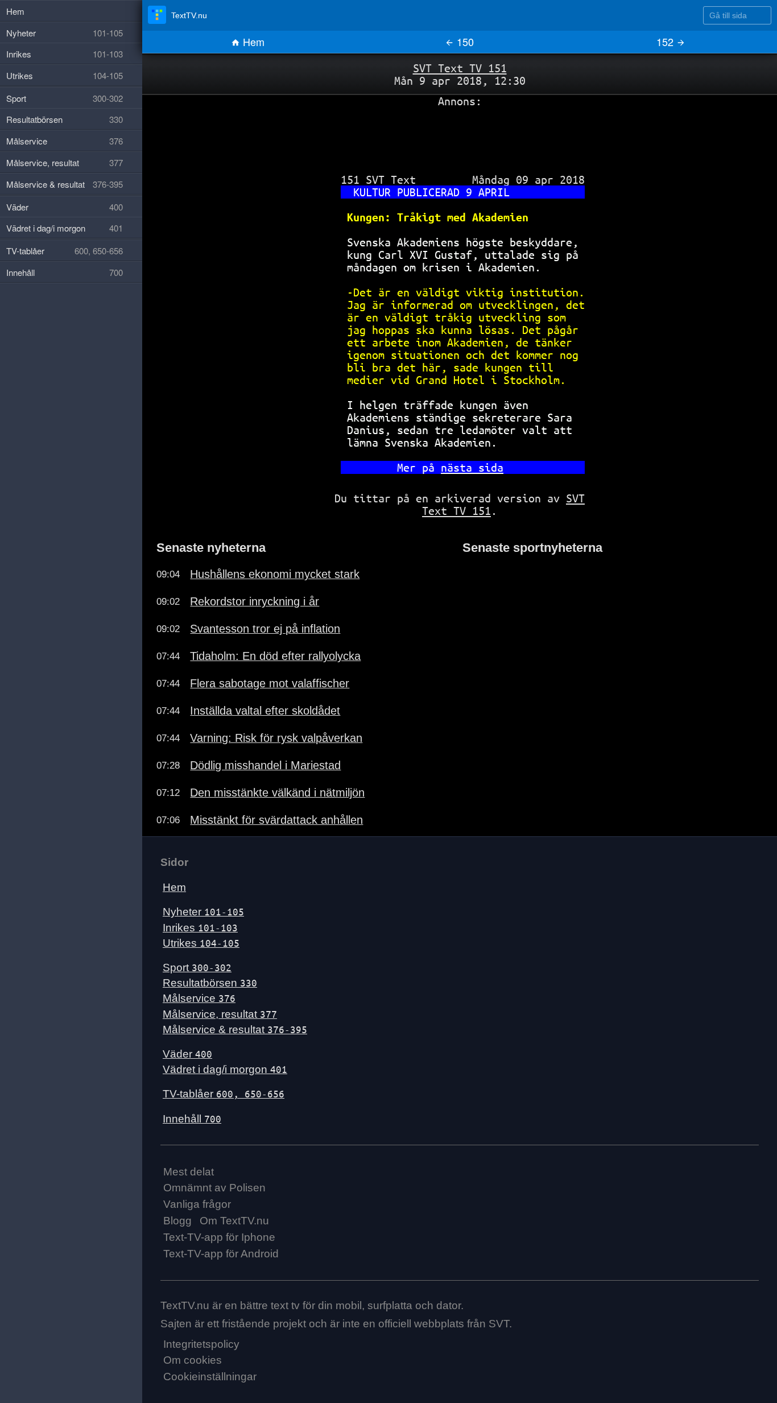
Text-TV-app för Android (221, 1254)
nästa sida (472, 467)
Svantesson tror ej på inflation (265, 628)
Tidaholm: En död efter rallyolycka (275, 656)
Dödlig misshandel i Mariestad (265, 765)
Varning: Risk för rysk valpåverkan (276, 738)
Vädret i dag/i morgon (225, 1069)
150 (464, 41)
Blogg (177, 1221)
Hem (252, 41)
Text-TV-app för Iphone (219, 1237)
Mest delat (188, 1172)
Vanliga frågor (197, 1204)
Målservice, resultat (220, 1014)
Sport (197, 967)
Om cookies (192, 1360)
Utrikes (201, 943)
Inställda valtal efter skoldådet (265, 710)
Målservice (199, 998)
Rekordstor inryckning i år (254, 601)
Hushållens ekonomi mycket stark (274, 574)
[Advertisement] (459, 136)
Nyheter (203, 912)
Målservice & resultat (235, 1029)
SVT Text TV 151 (460, 68)
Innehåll (192, 1119)
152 (666, 41)
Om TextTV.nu (234, 1221)
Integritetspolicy (201, 1344)
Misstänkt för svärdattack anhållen (276, 820)
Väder (187, 1054)
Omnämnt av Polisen (214, 1188)
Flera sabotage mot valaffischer (269, 683)
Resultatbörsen (210, 983)
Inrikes (200, 928)
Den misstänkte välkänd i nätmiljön (277, 792)
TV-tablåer (223, 1094)
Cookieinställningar (210, 1377)
